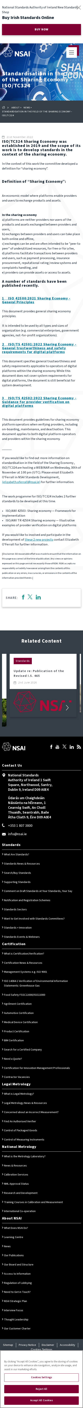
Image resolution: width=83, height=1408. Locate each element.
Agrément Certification (18, 1004)
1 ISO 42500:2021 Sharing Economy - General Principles (36, 300)
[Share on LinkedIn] (38, 597)
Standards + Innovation (18, 928)
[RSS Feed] (79, 747)
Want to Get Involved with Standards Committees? (34, 919)
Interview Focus (13, 1310)
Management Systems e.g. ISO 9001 (25, 972)
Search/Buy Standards (17, 873)
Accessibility (67, 1345)
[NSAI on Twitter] (64, 747)
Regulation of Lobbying (18, 1283)
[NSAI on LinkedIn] (72, 747)
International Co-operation (20, 1211)
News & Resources (15, 1166)
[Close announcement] (78, 7)
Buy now (41, 29)
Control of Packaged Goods (20, 1130)
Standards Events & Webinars (22, 937)
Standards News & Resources (22, 864)
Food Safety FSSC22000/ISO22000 (24, 995)
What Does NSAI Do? (16, 1228)
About (15, 107)
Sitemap (8, 1345)
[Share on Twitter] (30, 597)
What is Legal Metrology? (19, 1094)
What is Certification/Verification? (24, 954)
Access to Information (17, 1274)
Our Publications (14, 1255)
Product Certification (16, 1032)
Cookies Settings (41, 1349)
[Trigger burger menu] (71, 52)
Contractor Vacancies (17, 1077)
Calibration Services (16, 1175)
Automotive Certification (19, 1013)
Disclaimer (48, 1345)
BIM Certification (14, 1041)
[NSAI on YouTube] (57, 747)
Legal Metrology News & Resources (25, 1103)
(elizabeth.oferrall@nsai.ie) (21, 482)
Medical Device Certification (21, 1022)
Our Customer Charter (17, 1329)
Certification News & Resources (23, 963)
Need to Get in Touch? (17, 1292)
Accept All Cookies (41, 1400)
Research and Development (20, 1193)
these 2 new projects (39, 539)
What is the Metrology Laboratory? (25, 1156)
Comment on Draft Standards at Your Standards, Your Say (38, 891)
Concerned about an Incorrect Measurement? (31, 1112)
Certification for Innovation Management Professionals (37, 1068)
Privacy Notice (27, 1345)
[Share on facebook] (23, 597)
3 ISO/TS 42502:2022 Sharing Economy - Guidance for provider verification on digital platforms (39, 402)
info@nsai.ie (17, 834)
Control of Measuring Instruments (24, 1140)
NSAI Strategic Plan (15, 1301)
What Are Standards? (16, 855)
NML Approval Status (16, 1184)
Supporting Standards (17, 882)
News (27, 107)
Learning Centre (13, 1237)
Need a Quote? (13, 1059)
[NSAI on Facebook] (51, 747)
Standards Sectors (15, 910)
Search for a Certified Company (23, 1050)
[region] (41, 1379)
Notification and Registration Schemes (27, 900)
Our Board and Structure (18, 1265)
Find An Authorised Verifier (20, 1121)
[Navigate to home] (16, 52)
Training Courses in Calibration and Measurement (33, 1202)
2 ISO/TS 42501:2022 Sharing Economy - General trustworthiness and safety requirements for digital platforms (39, 348)
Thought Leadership (16, 1320)
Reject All (41, 1389)
